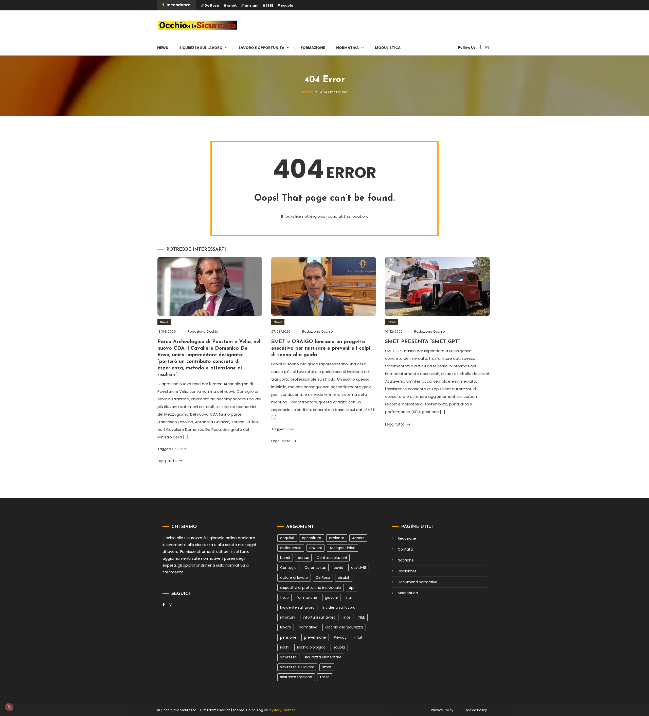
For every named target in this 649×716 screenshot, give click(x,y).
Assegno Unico (342, 547)
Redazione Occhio (203, 331)
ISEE (269, 5)
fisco (284, 597)
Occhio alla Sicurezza (344, 627)
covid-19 (358, 567)
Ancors (358, 537)
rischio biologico (311, 647)
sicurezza (288, 657)
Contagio (288, 567)
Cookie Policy (475, 710)
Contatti (405, 549)
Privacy (340, 637)
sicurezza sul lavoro (297, 667)
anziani (251, 5)
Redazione (407, 538)
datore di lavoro (294, 577)
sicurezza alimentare (322, 657)
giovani (331, 597)
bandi (285, 557)
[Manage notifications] (9, 707)
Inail (349, 597)
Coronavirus (315, 567)
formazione (307, 597)
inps (347, 617)
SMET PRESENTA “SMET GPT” (422, 341)
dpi (351, 587)
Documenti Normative (417, 582)
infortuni (287, 617)
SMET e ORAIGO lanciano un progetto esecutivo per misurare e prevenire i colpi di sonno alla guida (320, 348)
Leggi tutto (167, 460)
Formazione (313, 47)
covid (338, 567)
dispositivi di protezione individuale (310, 587)
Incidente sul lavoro (297, 607)
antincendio (290, 547)
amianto (336, 537)
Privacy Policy (442, 710)
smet (232, 5)
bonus (303, 557)
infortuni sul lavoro (319, 617)
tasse (325, 676)
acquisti (287, 537)
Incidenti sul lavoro (338, 607)
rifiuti (358, 637)
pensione (288, 637)
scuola (287, 5)
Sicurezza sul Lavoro (201, 47)
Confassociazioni (332, 557)
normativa (308, 627)
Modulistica (388, 47)
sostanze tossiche (296, 676)
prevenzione (315, 637)
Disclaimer (407, 571)
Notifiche (406, 560)
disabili (344, 577)
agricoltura (311, 537)
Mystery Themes (282, 710)
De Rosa (212, 5)
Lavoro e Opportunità (261, 47)
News (162, 47)
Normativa (347, 47)
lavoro (285, 627)
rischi (284, 647)
